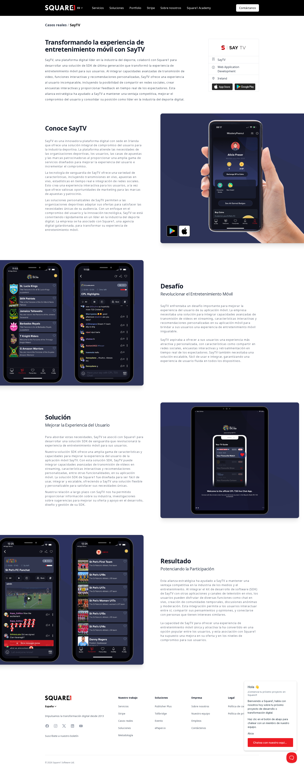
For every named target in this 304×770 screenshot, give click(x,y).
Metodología (125, 735)
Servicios (98, 8)
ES (78, 8)
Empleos (196, 720)
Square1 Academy (199, 8)
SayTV (222, 60)
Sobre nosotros (170, 8)
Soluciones (116, 8)
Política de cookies (238, 706)
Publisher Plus (163, 706)
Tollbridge (161, 713)
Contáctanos (247, 8)
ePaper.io (160, 728)
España (49, 706)
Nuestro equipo (200, 713)
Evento (159, 720)
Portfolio (135, 8)
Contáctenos (198, 728)
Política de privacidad (240, 713)
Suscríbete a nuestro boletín (61, 736)
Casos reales (56, 25)
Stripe (151, 8)
